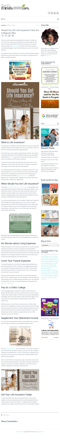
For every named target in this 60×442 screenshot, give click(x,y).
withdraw (8, 348)
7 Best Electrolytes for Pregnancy (49, 157)
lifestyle (11, 157)
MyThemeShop (40, 431)
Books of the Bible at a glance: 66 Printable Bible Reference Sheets (49, 265)
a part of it (13, 348)
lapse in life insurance (23, 175)
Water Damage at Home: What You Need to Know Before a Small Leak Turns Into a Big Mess (50, 169)
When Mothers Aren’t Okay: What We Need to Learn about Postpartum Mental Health (49, 153)
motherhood (6, 415)
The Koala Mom (19, 431)
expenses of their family (7, 283)
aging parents (15, 46)
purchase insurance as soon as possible (17, 187)
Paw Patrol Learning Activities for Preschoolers (49, 268)
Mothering (3, 25)
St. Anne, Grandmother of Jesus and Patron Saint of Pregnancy (50, 273)
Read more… (48, 55)
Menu (4, 19)
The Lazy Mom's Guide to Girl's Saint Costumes (50, 277)
